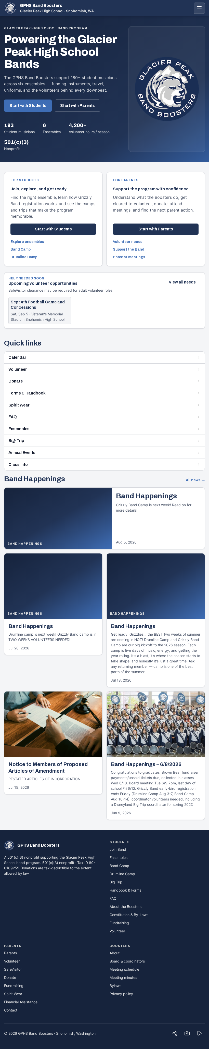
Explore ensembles (27, 242)
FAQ (12, 417)
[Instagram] (187, 1033)
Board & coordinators (127, 961)
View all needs (182, 282)
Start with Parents (77, 105)
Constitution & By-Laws (129, 914)
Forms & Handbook (27, 393)
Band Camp (20, 249)
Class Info (18, 464)
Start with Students (27, 105)
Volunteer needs (127, 242)
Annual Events (21, 452)
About (115, 953)
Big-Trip (16, 440)
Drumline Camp (23, 257)
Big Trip (116, 882)
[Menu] (199, 8)
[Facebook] (174, 1033)
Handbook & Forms (125, 890)
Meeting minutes (123, 977)
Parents (10, 953)
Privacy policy (121, 994)
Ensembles (19, 429)
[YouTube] (199, 1033)
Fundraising (119, 923)
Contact (10, 1010)
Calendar (17, 357)
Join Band (118, 849)
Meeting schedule (124, 969)
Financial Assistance (20, 1002)
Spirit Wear (19, 405)
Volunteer (17, 369)
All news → (195, 480)
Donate (15, 381)
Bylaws (115, 985)
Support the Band (128, 249)
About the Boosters (125, 906)
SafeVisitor (13, 969)
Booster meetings (129, 257)
